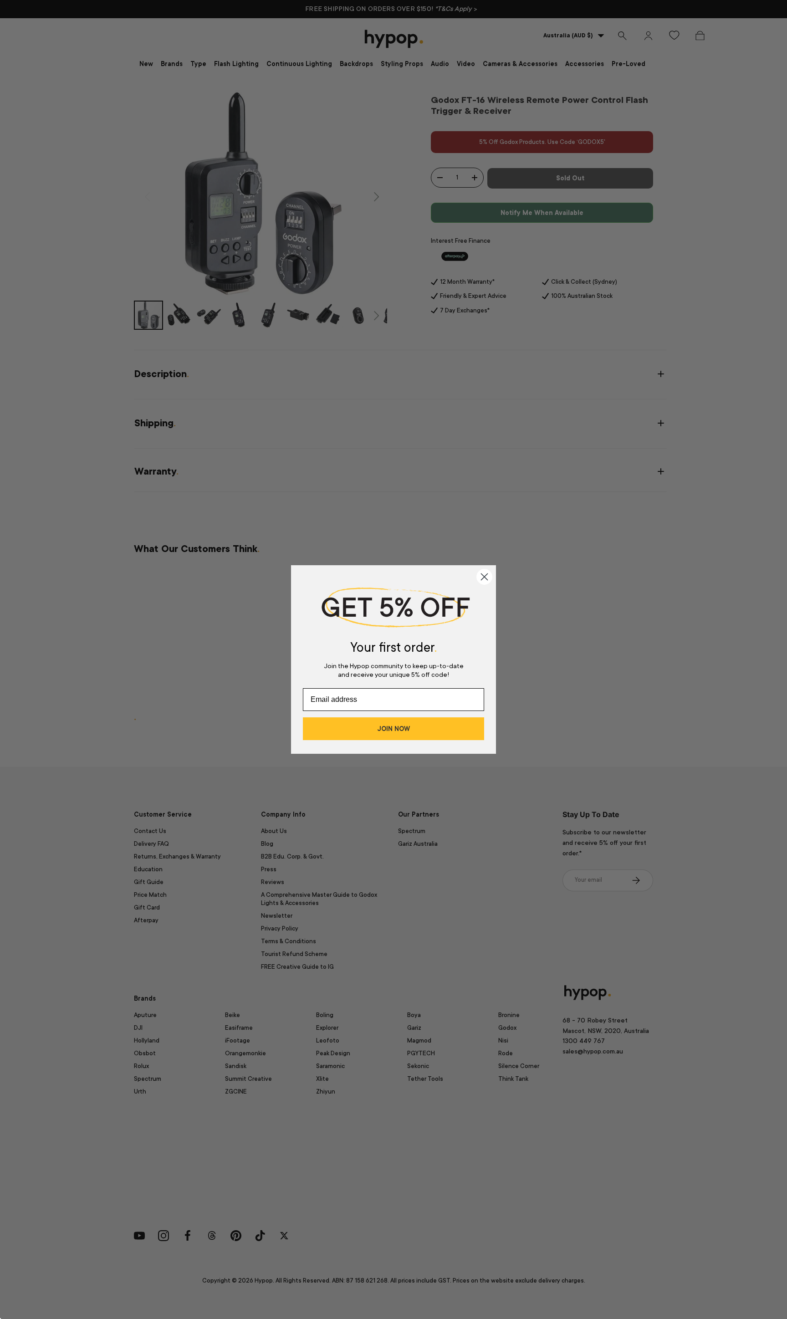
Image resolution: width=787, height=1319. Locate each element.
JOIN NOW (393, 728)
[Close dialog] (484, 577)
